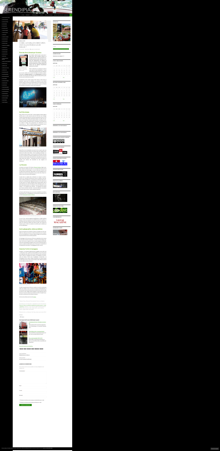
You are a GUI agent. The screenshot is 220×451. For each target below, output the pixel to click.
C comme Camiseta (5, 30)
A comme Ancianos (5, 19)
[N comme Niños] (57, 37)
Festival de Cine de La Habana (29, 194)
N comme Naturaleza (5, 76)
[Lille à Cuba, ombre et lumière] (57, 28)
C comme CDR (4, 34)
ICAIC (33, 348)
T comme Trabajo (5, 102)
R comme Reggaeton (5, 91)
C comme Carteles (5, 32)
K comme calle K (4, 63)
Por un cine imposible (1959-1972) (35, 338)
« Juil (54, 77)
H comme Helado (4, 51)
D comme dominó (5, 41)
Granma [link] (33, 245)
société (41, 348)
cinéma (34, 296)
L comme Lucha (4, 65)
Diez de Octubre (37, 167)
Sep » (64, 77)
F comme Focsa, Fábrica (6, 45)
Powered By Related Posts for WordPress (26, 346)
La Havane (37, 348)
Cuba (25, 348)
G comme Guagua (5, 49)
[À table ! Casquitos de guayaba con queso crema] (66, 37)
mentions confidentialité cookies (47, 448)
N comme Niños (4, 78)
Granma (29, 348)
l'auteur (27, 49)
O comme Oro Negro (5, 80)
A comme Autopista (5, 21)
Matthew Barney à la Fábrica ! (24, 354)
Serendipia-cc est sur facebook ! (60, 125)
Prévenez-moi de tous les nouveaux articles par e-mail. (30, 402)
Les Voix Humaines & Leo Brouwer (25, 358)
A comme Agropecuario (6, 17)
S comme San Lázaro (5, 95)
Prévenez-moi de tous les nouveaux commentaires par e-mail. (32, 400)
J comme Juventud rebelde (6, 61)
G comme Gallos (4, 47)
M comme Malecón (5, 72)
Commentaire (22, 370)
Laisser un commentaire (35, 49)
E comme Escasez (4, 43)
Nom (20, 385)
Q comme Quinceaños (5, 89)
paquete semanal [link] (28, 74)
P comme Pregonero (5, 87)
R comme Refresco (5, 93)
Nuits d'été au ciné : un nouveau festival (36, 331)
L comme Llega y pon (5, 67)
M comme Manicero (5, 74)
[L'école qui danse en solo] (66, 28)
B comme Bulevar (5, 28)
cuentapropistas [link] (38, 74)
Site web (21, 395)
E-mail (20, 390)
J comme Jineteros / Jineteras (5, 59)
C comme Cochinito (5, 36)
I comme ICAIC (4, 56)
